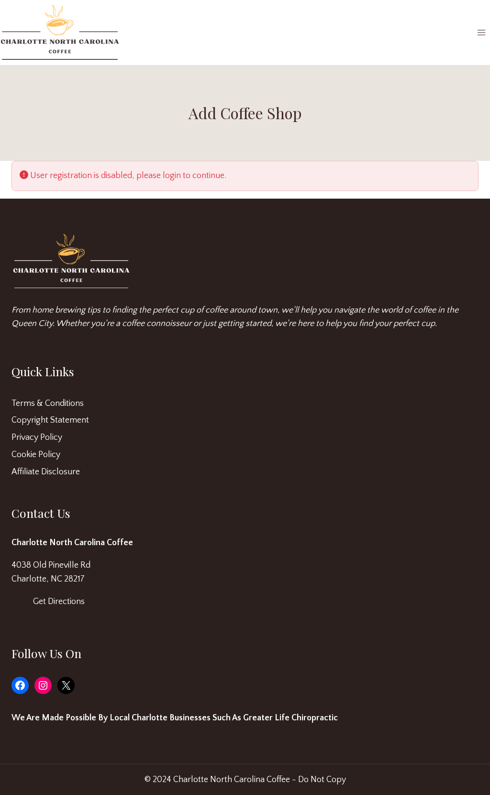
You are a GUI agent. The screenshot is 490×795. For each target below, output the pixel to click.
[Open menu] (481, 32)
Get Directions (59, 601)
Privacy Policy (36, 437)
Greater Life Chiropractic (290, 718)
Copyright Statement (50, 420)
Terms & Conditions (47, 403)
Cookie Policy (35, 454)
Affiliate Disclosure (45, 472)
